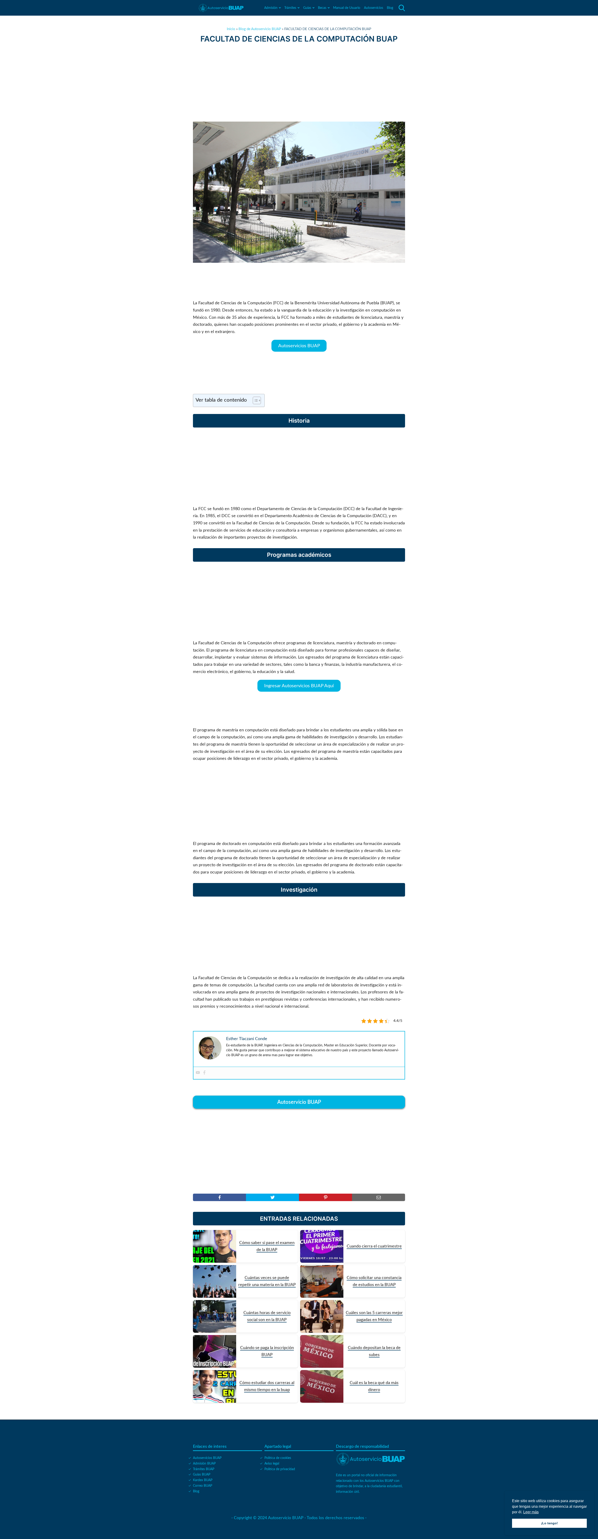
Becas (322, 8)
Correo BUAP (202, 1485)
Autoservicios (373, 8)
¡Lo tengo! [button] (549, 1523)
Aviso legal (271, 1463)
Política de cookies (277, 1458)
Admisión (271, 8)
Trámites (290, 8)
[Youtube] (198, 1073)
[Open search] (402, 8)
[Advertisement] (299, 82)
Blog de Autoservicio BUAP (259, 29)
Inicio (231, 29)
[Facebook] (204, 1073)
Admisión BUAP (204, 1463)
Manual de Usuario (346, 8)
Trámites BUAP (203, 1469)
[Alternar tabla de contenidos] (254, 400)
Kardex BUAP (202, 1480)
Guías (307, 8)
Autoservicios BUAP (299, 345)
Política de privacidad (279, 1469)
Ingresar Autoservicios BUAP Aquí (299, 685)
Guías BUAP (201, 1474)
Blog (390, 8)
